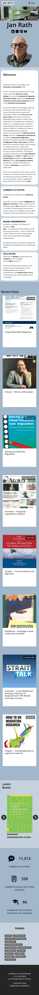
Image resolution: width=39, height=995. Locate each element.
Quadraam (15, 165)
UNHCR (29, 158)
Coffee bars (19, 935)
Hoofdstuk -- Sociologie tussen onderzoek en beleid (19, 632)
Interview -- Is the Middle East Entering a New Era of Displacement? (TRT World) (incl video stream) (19, 694)
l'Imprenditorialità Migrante (18, 332)
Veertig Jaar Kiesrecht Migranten (15, 452)
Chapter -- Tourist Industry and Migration (19, 572)
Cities (8, 935)
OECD (18, 156)
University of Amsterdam (12, 87)
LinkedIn (6, 259)
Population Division (26, 161)
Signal (11, 261)
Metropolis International (26, 135)
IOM (24, 158)
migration (10, 950)
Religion (9, 956)
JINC (13, 227)
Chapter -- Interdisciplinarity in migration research (19, 752)
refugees (20, 953)
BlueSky (16, 256)
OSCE (26, 156)
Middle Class (24, 947)
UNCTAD (6, 161)
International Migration (20, 138)
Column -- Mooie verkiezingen (19, 391)
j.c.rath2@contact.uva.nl (24, 273)
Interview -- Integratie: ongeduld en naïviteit (15, 512)
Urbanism (10, 959)
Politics (21, 950)
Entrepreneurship (13, 944)
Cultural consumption (15, 938)
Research (21, 956)
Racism (9, 953)
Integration (11, 947)
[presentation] (3, 817)
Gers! (17, 206)
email (29, 181)
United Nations (8, 158)
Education (10, 941)
